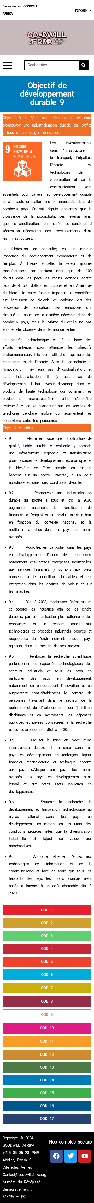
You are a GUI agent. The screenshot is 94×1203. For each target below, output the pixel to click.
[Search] (83, 65)
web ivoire (76, 1174)
